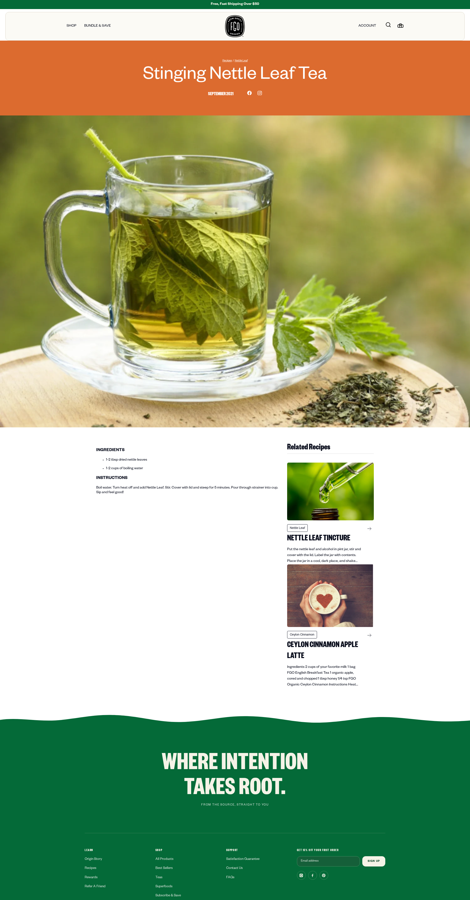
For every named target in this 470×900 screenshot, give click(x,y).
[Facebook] (312, 875)
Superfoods (164, 887)
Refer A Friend (95, 887)
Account (367, 26)
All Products (164, 859)
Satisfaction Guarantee (242, 859)
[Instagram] (301, 875)
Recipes (227, 60)
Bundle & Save (97, 26)
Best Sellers (164, 868)
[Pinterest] (323, 875)
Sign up (374, 861)
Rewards (91, 878)
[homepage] (235, 26)
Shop (71, 26)
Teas (159, 878)
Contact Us (234, 868)
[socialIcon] (249, 93)
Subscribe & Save (168, 896)
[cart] (400, 26)
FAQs (230, 878)
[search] (388, 26)
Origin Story (93, 859)
